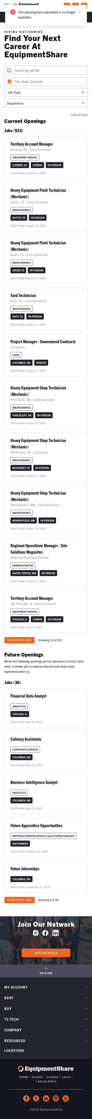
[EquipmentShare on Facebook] (45, 934)
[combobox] (46, 81)
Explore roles (46, 953)
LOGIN (66, 1077)
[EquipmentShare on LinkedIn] (55, 934)
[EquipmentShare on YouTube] (65, 1098)
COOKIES (52, 1077)
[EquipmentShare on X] (36, 1098)
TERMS (23, 1077)
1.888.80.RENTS (46, 1081)
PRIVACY (37, 1077)
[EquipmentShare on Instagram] (35, 934)
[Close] (79, 11)
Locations (14, 1050)
